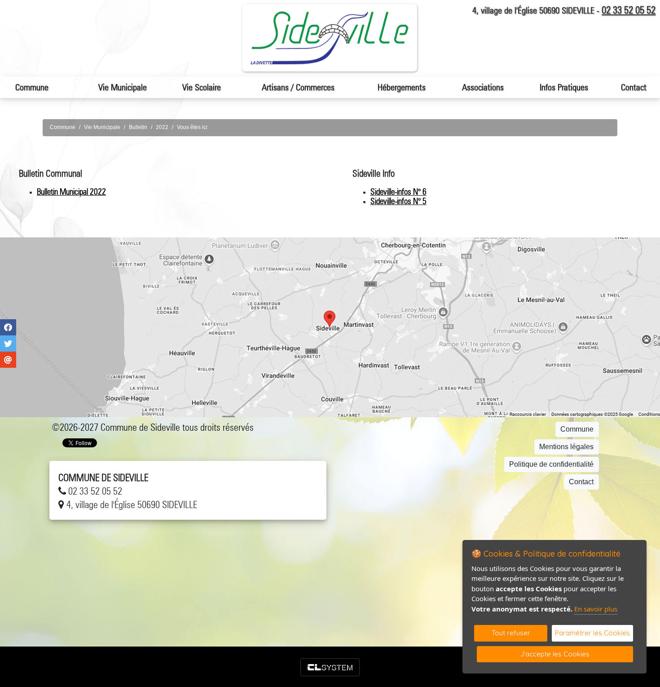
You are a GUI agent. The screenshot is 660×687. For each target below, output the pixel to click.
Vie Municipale (102, 127)
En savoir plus (595, 608)
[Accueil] (330, 38)
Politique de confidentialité (551, 464)
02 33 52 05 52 (629, 10)
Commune (62, 127)
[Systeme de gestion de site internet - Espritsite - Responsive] (330, 667)
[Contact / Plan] (330, 327)
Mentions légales (566, 447)
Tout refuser (511, 633)
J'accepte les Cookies (555, 654)
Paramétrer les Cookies (592, 633)
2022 (162, 127)
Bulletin (138, 127)
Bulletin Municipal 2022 (71, 191)
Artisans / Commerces (298, 87)
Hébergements (402, 87)
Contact (634, 87)
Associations (483, 87)
